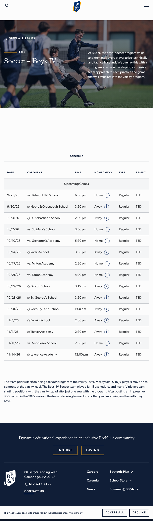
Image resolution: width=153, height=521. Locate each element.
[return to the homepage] (10, 478)
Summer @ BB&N (122, 489)
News (91, 489)
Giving (92, 450)
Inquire (65, 450)
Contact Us (34, 491)
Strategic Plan (119, 471)
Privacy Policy (75, 513)
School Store (119, 480)
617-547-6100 (40, 484)
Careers (92, 471)
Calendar (93, 480)
